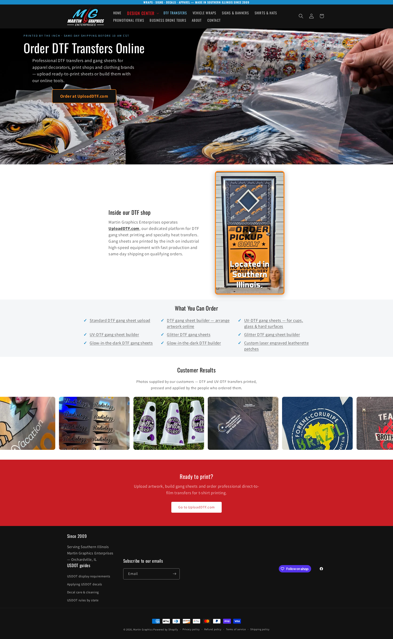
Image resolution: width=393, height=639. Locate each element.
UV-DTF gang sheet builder (114, 334)
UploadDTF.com (123, 228)
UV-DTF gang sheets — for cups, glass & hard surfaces (273, 323)
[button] (142, 13)
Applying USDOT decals (84, 584)
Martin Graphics (142, 629)
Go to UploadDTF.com (196, 507)
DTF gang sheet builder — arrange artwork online (198, 323)
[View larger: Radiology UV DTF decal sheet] (65, 423)
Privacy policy (191, 629)
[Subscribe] (174, 573)
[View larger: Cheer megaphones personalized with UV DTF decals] (140, 423)
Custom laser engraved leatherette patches (276, 346)
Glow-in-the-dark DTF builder (194, 343)
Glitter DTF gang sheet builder (272, 334)
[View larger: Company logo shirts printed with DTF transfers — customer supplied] (214, 423)
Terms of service (236, 629)
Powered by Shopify (165, 629)
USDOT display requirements (88, 576)
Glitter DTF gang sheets (188, 334)
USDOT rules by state (83, 600)
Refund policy (212, 629)
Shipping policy (260, 629)
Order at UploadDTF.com (84, 96)
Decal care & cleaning (83, 592)
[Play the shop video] (249, 233)
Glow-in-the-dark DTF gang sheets (121, 343)
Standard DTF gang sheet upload (120, 320)
